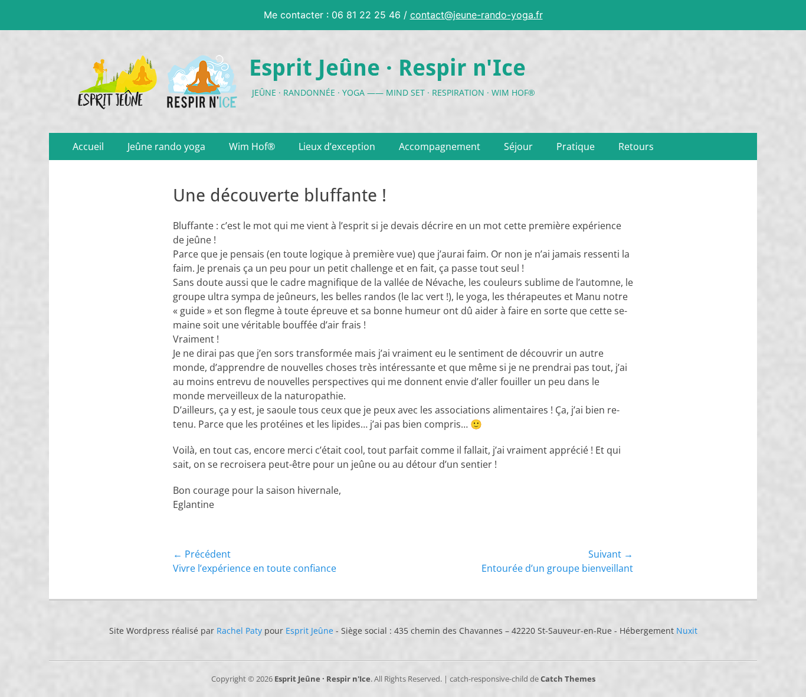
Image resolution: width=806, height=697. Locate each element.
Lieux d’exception (337, 146)
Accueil (88, 146)
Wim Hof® (252, 146)
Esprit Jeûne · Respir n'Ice (387, 68)
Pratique (575, 146)
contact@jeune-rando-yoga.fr (476, 15)
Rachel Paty (239, 630)
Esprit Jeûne (309, 630)
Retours (636, 146)
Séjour (518, 146)
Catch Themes (567, 678)
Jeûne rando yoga (166, 146)
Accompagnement (439, 146)
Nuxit (686, 630)
